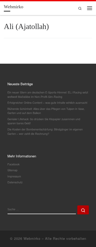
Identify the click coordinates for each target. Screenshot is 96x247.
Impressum (14, 176)
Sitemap (12, 170)
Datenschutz (15, 182)
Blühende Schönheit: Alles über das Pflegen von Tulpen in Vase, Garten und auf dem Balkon (46, 111)
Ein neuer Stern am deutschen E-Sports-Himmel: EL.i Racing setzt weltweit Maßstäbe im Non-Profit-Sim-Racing (47, 94)
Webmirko (32, 238)
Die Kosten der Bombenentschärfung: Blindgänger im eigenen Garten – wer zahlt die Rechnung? (45, 131)
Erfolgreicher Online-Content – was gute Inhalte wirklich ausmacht (47, 102)
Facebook (13, 164)
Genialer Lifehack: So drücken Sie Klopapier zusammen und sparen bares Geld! (43, 121)
